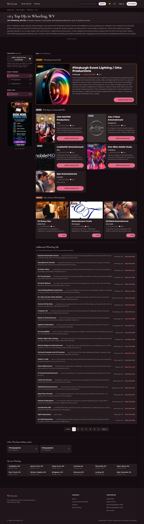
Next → (104, 429)
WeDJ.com (10, 10)
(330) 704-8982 (64, 179)
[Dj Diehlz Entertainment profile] (120, 210)
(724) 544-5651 (113, 226)
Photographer (16, 79)
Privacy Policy (76, 507)
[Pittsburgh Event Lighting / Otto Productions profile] (53, 84)
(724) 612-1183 (64, 152)
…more (96, 94)
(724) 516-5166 (64, 125)
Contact (74, 504)
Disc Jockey (15, 75)
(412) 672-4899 (79, 226)
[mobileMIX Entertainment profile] (45, 156)
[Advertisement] (72, 44)
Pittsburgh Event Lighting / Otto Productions (97, 69)
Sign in (121, 4)
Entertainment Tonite (82, 221)
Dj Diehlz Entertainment (117, 221)
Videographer (16, 83)
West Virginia (20, 10)
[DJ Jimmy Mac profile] (52, 210)
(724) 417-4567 (89, 74)
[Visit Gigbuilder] (19, 124)
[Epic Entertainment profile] (45, 181)
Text (99, 74)
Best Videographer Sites (115, 507)
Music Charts (26, 4)
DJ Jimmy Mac (44, 221)
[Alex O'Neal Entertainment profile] (96, 128)
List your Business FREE (80, 501)
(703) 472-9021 (115, 125)
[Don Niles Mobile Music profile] (96, 156)
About (74, 499)
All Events (14, 94)
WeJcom (12, 3)
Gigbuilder (110, 499)
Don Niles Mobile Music (120, 147)
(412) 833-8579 (44, 226)
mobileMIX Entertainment (70, 147)
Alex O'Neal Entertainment (115, 118)
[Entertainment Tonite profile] (86, 210)
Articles (37, 4)
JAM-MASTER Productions (64, 118)
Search (102, 4)
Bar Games (110, 510)
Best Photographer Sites (115, 504)
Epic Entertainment (67, 174)
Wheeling (30, 10)
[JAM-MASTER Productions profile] (45, 128)
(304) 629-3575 (115, 152)
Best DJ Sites (111, 501)
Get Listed (131, 4)
